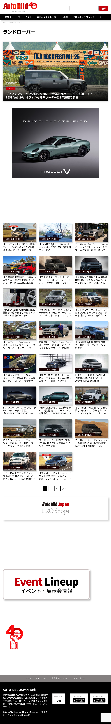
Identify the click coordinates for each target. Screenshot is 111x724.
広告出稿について (59, 678)
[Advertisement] (55, 198)
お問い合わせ (79, 678)
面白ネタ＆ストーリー (47, 17)
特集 (65, 17)
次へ (64, 488)
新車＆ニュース (12, 17)
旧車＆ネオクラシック (84, 17)
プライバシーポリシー (35, 678)
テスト (28, 17)
